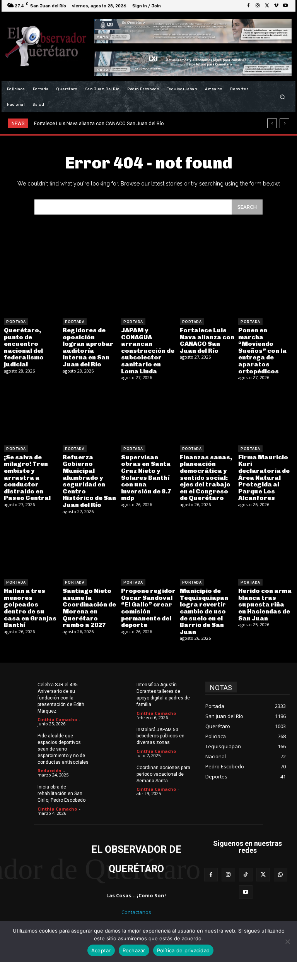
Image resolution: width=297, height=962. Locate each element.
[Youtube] (285, 5)
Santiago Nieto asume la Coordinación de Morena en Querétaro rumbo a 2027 (89, 608)
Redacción (49, 770)
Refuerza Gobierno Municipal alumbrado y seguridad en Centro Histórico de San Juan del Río (89, 481)
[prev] (272, 123)
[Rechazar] (287, 941)
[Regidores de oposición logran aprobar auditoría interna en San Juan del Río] (90, 286)
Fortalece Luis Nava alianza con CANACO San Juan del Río (99, 123)
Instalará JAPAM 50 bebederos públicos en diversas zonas (160, 736)
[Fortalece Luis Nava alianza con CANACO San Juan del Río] (207, 286)
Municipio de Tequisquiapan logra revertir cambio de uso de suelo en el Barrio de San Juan (204, 611)
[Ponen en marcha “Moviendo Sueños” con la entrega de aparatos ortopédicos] (265, 286)
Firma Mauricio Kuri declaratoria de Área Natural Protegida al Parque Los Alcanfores (264, 478)
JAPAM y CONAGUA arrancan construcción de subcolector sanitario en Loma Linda (147, 350)
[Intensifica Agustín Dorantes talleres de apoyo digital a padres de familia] (118, 690)
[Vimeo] (276, 5)
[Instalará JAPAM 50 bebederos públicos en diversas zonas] (118, 735)
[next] (284, 123)
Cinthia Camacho (57, 719)
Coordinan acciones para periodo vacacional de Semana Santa (163, 774)
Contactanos (136, 912)
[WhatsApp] (280, 874)
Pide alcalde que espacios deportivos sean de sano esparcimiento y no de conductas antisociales (63, 748)
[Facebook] (248, 5)
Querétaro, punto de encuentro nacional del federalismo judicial (24, 347)
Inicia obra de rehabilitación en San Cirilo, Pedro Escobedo (61, 793)
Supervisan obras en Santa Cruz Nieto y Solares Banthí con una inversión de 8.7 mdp (146, 478)
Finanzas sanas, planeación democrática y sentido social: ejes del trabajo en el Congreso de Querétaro (206, 478)
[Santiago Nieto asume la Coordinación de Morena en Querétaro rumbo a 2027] (90, 548)
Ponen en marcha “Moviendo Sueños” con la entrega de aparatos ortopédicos (262, 350)
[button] (282, 97)
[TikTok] (246, 874)
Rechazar (134, 950)
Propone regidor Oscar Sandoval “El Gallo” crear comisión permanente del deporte (148, 608)
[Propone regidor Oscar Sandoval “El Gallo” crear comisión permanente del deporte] (148, 548)
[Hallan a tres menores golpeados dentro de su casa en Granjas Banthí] (31, 548)
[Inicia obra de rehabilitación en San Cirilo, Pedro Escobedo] (19, 793)
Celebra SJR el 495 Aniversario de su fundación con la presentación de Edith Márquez (61, 697)
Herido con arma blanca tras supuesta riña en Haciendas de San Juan (265, 604)
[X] (266, 5)
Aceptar (101, 950)
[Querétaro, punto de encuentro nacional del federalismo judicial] (31, 286)
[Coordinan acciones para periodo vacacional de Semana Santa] (118, 773)
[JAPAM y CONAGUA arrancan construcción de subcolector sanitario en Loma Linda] (148, 286)
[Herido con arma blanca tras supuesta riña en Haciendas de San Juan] (265, 548)
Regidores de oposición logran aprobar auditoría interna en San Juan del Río (88, 347)
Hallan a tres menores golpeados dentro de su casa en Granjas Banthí (30, 608)
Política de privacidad (183, 950)
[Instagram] (257, 5)
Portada (16, 322)
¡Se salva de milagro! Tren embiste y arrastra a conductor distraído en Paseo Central (27, 478)
